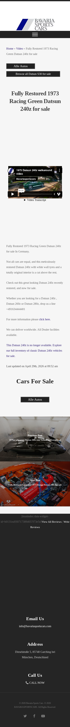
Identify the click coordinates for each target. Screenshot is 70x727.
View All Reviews (52, 521)
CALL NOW (37, 682)
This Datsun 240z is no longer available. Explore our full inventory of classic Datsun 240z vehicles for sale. (34, 350)
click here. (45, 319)
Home (9, 48)
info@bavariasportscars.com (35, 626)
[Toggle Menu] (35, 34)
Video (19, 48)
